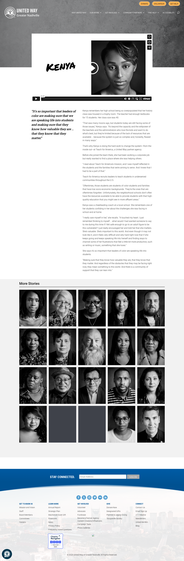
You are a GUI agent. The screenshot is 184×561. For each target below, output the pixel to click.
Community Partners (132, 13)
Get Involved (111, 13)
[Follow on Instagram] (89, 497)
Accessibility (168, 13)
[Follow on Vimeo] (95, 497)
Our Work (94, 13)
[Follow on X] (84, 497)
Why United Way (79, 13)
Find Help (152, 13)
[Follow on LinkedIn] (105, 497)
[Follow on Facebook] (78, 497)
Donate (144, 3)
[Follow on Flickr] (100, 497)
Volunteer (159, 3)
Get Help (174, 3)
